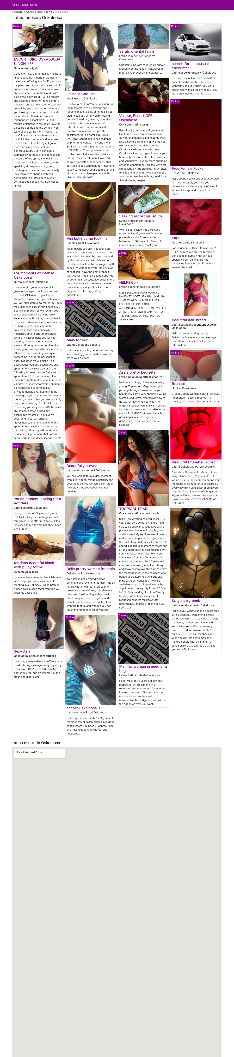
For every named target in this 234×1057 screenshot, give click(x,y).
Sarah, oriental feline (136, 51)
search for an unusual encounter (190, 66)
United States (34, 11)
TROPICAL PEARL (134, 509)
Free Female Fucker (188, 168)
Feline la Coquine (81, 94)
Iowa (49, 11)
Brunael (178, 383)
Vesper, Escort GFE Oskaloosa (135, 118)
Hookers (17, 11)
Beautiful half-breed (189, 320)
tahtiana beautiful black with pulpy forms (34, 565)
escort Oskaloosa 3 (83, 708)
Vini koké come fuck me (87, 238)
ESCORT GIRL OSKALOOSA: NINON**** (37, 61)
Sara (176, 238)
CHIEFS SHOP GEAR (24, 5)
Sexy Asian (23, 651)
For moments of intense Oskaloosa (34, 275)
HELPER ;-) (128, 282)
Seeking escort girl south (140, 216)
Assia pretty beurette (137, 372)
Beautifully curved (82, 466)
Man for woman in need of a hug (143, 668)
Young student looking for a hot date (37, 501)
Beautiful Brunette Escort (193, 462)
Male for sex (77, 340)
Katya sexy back (186, 601)
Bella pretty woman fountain (91, 569)
